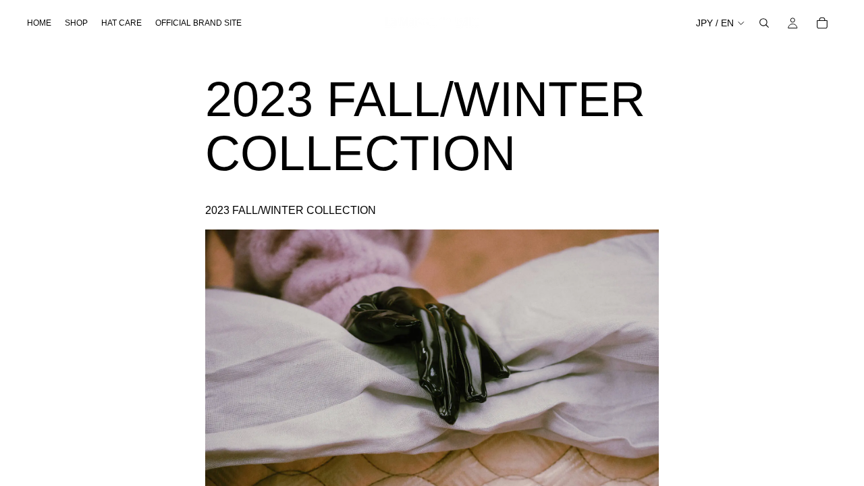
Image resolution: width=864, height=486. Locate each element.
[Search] (764, 23)
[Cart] (822, 23)
